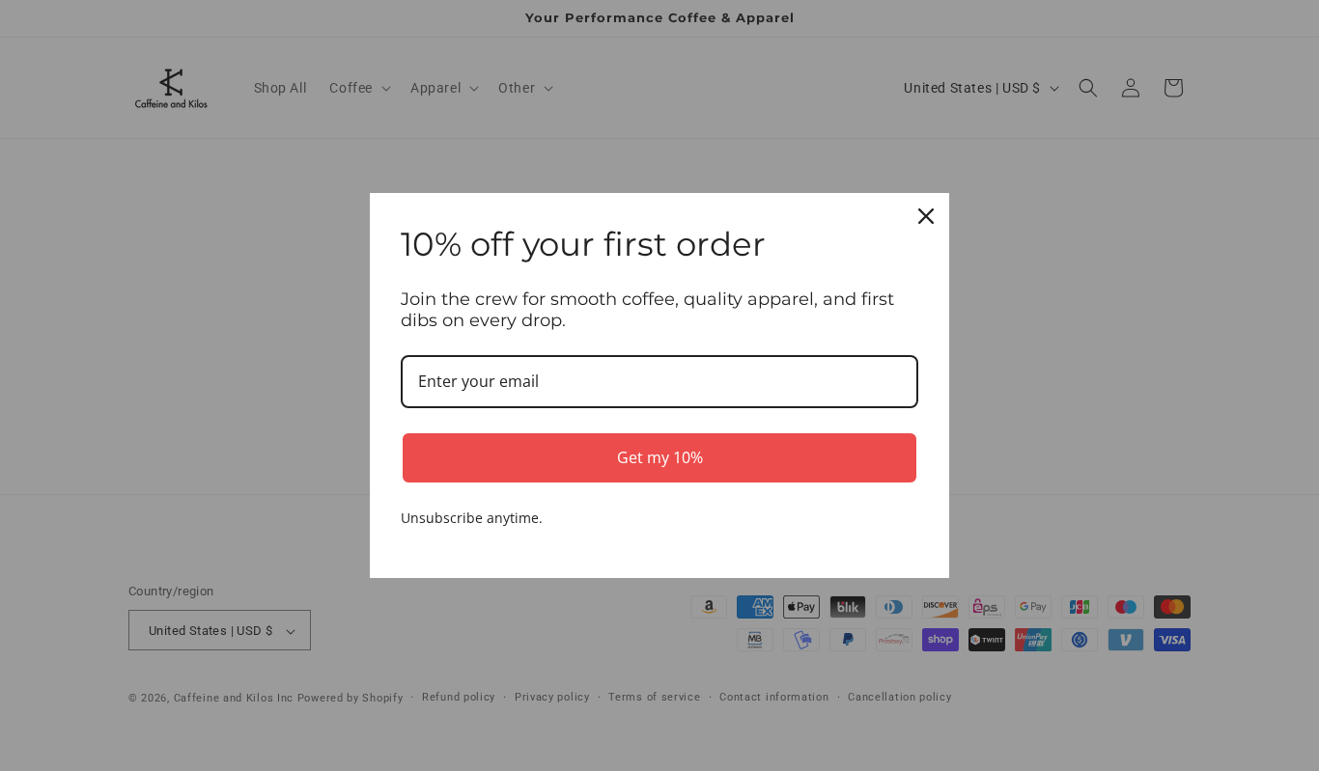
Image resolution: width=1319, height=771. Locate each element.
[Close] (926, 216)
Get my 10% (660, 457)
